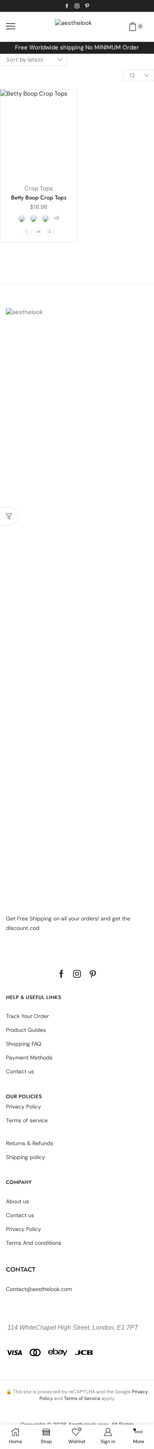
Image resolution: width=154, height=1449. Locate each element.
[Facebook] (67, 6)
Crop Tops (38, 188)
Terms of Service (82, 1398)
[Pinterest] (87, 6)
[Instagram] (77, 6)
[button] (10, 26)
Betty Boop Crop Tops (38, 197)
